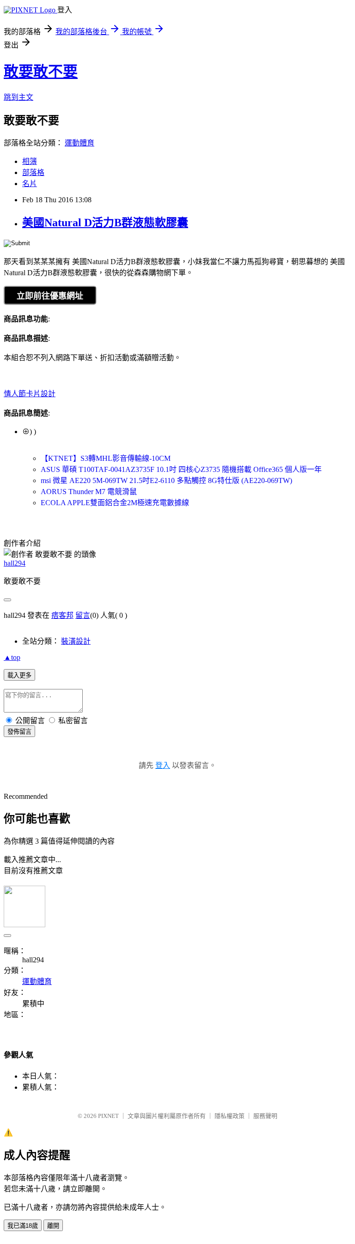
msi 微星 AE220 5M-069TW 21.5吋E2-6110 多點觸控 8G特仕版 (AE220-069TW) (166, 480)
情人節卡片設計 (29, 394)
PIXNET (108, 1115)
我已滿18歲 (22, 1225)
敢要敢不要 (41, 71)
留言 (82, 615)
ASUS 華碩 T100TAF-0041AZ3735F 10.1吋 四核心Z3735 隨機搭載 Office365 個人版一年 (181, 469)
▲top (12, 657)
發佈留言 (19, 731)
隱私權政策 (229, 1115)
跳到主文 (18, 97)
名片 (29, 183)
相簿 (29, 161)
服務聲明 (265, 1115)
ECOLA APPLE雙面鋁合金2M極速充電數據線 (115, 503)
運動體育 (79, 143)
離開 (53, 1225)
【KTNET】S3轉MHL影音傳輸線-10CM (106, 458)
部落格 (33, 172)
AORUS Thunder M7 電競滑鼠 (89, 491)
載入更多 (19, 675)
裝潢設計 (76, 641)
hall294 (14, 563)
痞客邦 (62, 615)
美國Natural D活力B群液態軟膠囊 (105, 223)
